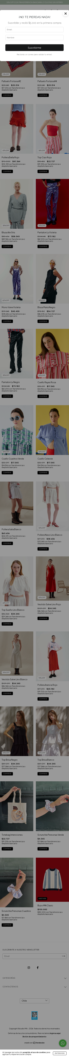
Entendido (60, 1053)
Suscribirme (34, 47)
